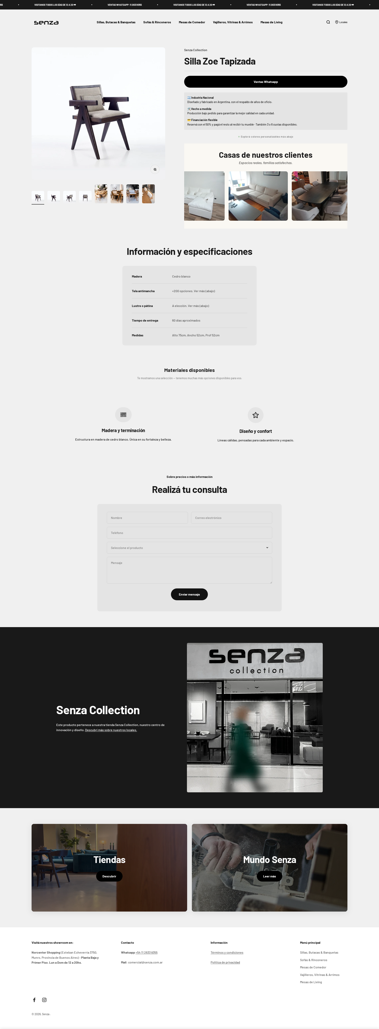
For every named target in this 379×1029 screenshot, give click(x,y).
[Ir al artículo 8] (148, 194)
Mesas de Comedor (192, 22)
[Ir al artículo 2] (53, 197)
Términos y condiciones (227, 952)
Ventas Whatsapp (266, 81)
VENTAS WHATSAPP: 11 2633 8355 (72, 4)
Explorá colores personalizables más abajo (267, 136)
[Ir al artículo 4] (85, 197)
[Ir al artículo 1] (38, 197)
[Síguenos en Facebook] (34, 1000)
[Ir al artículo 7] (132, 194)
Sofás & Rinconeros (157, 22)
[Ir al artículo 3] (69, 197)
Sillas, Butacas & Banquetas (116, 22)
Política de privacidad (225, 962)
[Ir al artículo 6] (117, 194)
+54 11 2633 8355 (147, 952)
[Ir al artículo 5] (101, 194)
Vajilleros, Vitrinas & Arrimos (233, 22)
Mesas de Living (271, 22)
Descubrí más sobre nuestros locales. (111, 730)
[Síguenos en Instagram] (44, 1000)
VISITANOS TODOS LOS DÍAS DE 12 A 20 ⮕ (141, 4)
